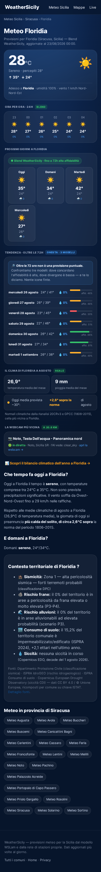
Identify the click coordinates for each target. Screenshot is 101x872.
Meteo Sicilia (59, 7)
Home (32, 860)
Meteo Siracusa (18, 810)
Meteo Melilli (79, 754)
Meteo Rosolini (56, 799)
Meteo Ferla (77, 743)
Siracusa (31, 19)
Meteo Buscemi (18, 731)
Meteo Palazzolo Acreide (25, 776)
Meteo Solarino (48, 810)
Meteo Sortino (77, 810)
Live (92, 7)
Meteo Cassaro (50, 743)
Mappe (79, 7)
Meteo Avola (46, 720)
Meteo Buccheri (74, 720)
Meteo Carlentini (19, 743)
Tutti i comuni (14, 860)
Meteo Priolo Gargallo (22, 799)
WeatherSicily (22, 7)
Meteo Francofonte (21, 754)
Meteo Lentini (52, 754)
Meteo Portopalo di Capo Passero (31, 788)
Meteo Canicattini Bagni (55, 731)
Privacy (45, 860)
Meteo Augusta (18, 720)
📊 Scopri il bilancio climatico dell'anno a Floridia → (47, 463)
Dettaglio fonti (18, 692)
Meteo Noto (15, 765)
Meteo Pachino (42, 765)
